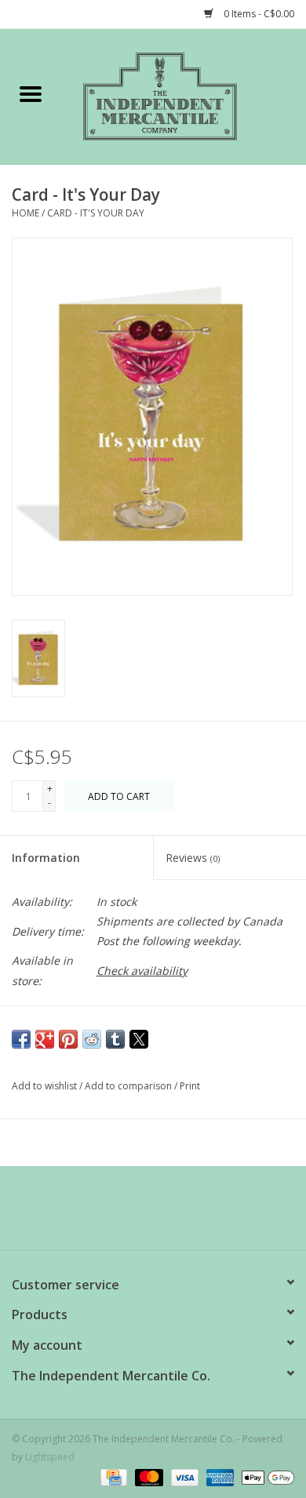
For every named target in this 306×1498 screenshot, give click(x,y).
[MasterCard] (147, 1476)
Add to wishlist (45, 1086)
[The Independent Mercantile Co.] (183, 95)
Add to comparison (129, 1086)
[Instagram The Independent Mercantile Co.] (181, 1214)
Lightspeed (50, 1456)
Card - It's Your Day (95, 213)
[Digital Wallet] (265, 1476)
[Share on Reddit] (91, 1039)
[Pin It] (68, 1039)
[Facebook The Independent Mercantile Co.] (124, 1214)
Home (25, 213)
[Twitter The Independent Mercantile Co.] (153, 1214)
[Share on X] (138, 1039)
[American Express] (218, 1476)
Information (46, 857)
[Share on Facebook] (21, 1039)
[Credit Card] (112, 1476)
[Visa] (183, 1476)
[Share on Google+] (44, 1039)
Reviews (193, 857)
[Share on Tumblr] (115, 1039)
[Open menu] (30, 93)
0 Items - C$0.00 (257, 13)
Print (190, 1086)
